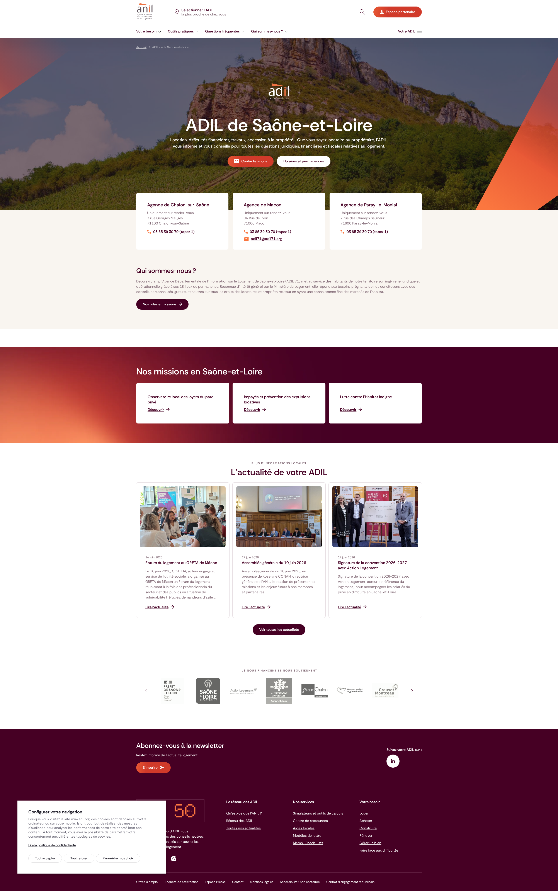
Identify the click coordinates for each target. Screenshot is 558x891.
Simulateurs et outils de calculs (318, 813)
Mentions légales (261, 882)
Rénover (366, 835)
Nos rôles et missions (160, 304)
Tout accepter (45, 858)
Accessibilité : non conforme (300, 882)
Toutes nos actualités (243, 828)
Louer (364, 813)
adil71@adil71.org (266, 239)
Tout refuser (79, 858)
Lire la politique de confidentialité (52, 845)
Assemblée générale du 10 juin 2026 (274, 562)
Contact (237, 882)
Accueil (141, 47)
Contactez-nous (254, 161)
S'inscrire (150, 767)
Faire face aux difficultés (378, 850)
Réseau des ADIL (239, 820)
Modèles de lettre (307, 835)
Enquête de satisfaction (181, 882)
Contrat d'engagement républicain (350, 882)
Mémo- (308, 843)
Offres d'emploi (147, 882)
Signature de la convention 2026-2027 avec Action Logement (372, 565)
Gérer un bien (370, 843)
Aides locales (304, 828)
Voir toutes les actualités (279, 629)
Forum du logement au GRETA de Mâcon (181, 562)
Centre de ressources (310, 820)
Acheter (365, 820)
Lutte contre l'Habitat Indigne (366, 397)
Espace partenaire (400, 12)
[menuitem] (149, 31)
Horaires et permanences (303, 161)
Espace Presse (215, 882)
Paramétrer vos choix (118, 858)
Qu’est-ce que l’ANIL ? (244, 813)
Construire (368, 828)
